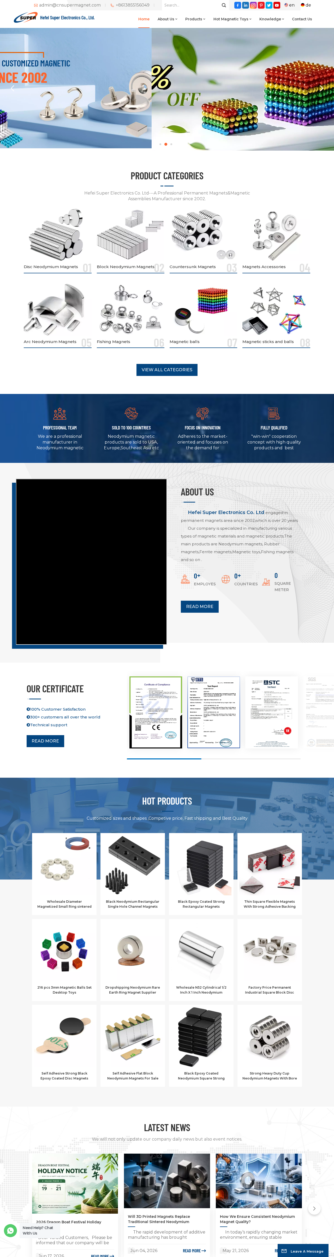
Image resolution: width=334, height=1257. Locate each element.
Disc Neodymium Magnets (51, 266)
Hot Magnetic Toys (230, 19)
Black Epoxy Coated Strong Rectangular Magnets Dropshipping (201, 904)
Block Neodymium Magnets (125, 266)
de (308, 5)
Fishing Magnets (113, 341)
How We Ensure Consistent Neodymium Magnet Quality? (257, 1219)
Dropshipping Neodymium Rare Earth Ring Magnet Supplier (132, 989)
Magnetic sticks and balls (268, 341)
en (292, 5)
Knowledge (270, 19)
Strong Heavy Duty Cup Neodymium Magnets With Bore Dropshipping (269, 1076)
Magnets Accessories (264, 266)
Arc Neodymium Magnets (50, 341)
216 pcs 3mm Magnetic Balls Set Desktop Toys (64, 989)
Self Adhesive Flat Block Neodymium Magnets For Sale (132, 1075)
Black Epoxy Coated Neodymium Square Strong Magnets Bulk (201, 1076)
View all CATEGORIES (167, 369)
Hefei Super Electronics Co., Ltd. (67, 17)
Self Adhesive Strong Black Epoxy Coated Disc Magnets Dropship (64, 1076)
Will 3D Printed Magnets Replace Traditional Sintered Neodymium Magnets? (159, 1219)
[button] (160, 144)
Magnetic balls (185, 341)
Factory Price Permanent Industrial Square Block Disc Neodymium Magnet (269, 990)
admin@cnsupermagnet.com (70, 5)
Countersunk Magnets (193, 266)
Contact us (302, 19)
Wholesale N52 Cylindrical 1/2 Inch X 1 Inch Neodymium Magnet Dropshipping (201, 990)
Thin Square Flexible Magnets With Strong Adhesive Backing (270, 904)
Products (193, 19)
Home (144, 19)
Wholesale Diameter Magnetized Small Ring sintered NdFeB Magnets (64, 904)
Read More (199, 606)
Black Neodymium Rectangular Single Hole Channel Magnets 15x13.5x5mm (132, 904)
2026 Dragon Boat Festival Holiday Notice (68, 1224)
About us (166, 19)
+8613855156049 (133, 5)
